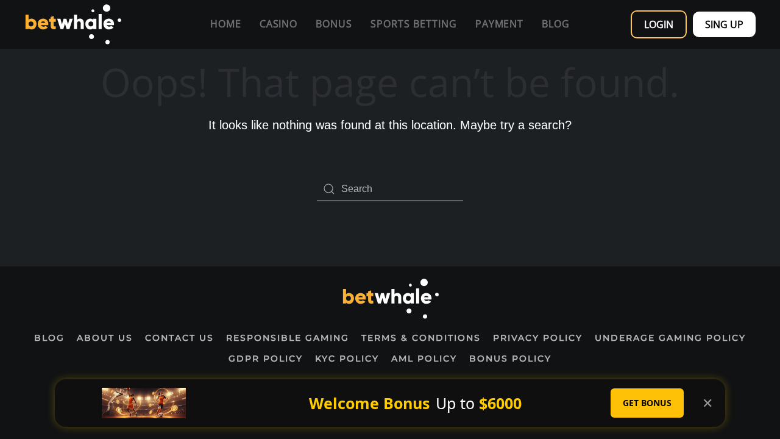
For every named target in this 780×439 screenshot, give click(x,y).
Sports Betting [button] (413, 23)
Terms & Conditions (421, 337)
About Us (105, 337)
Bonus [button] (334, 23)
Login (658, 24)
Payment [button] (499, 23)
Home (225, 23)
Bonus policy (510, 358)
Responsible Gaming (287, 337)
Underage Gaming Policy (670, 337)
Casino (279, 23)
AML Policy (424, 358)
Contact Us (179, 337)
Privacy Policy (538, 337)
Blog (49, 337)
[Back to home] (72, 24)
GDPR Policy (266, 358)
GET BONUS (647, 403)
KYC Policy (347, 358)
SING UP (724, 24)
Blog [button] (556, 23)
